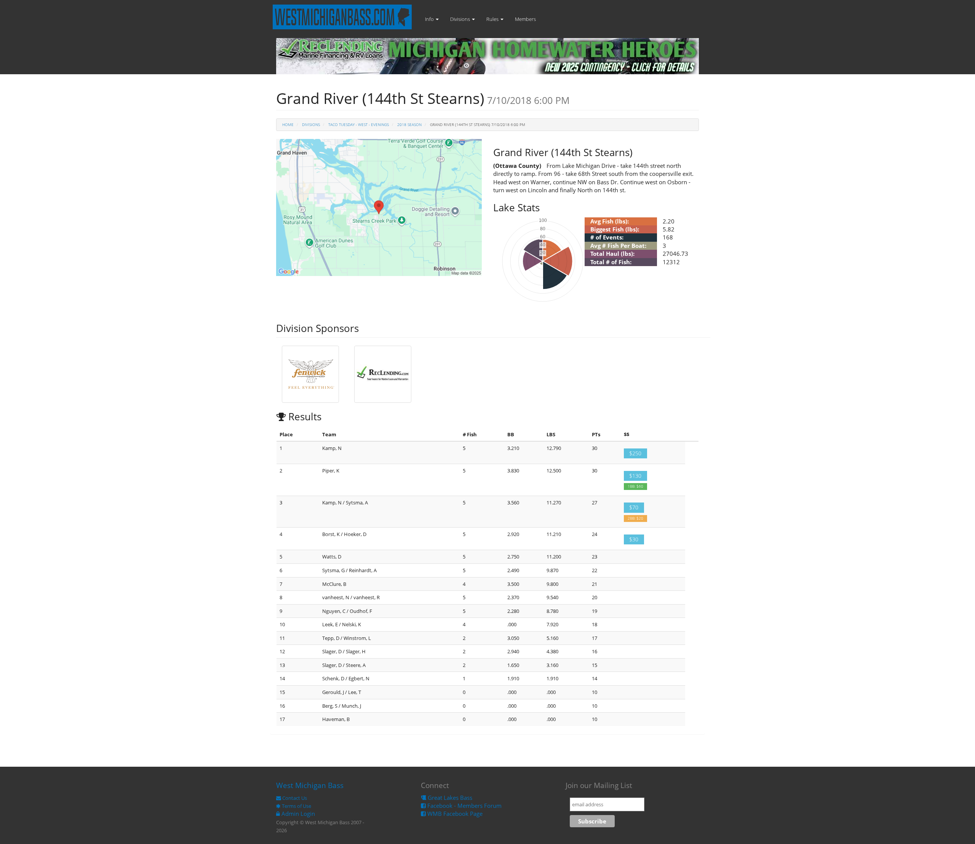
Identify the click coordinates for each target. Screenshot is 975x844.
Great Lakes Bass (449, 797)
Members (525, 19)
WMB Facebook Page (454, 813)
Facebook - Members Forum (464, 805)
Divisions (460, 19)
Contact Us (294, 798)
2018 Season (409, 124)
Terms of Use (296, 806)
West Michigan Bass (310, 785)
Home (288, 124)
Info (430, 19)
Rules (493, 19)
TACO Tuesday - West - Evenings (358, 124)
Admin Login (297, 813)
